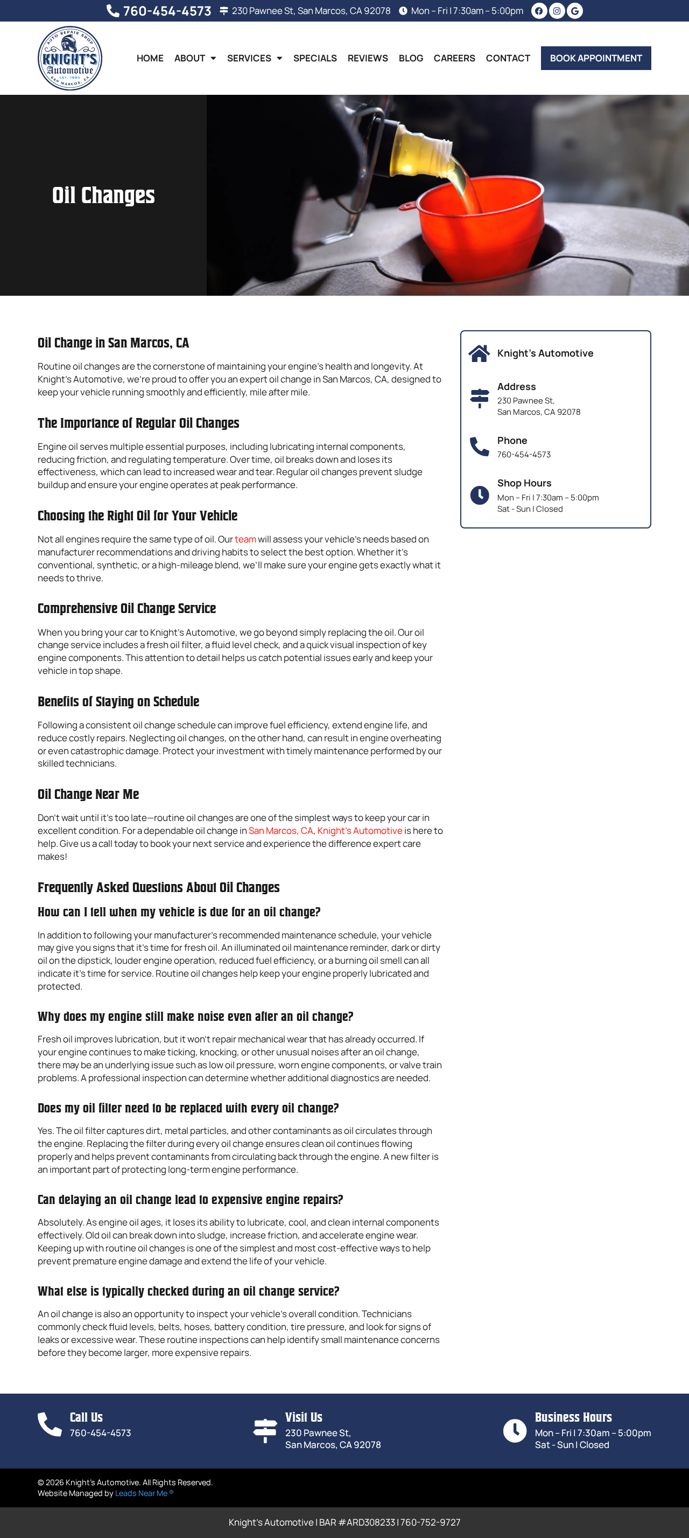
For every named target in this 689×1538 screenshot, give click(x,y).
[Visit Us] (265, 1431)
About (189, 58)
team (245, 539)
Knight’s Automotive (360, 830)
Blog (411, 58)
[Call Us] (50, 1424)
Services (249, 58)
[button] (596, 58)
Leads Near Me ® (144, 1493)
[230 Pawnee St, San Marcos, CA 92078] (224, 10)
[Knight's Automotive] (479, 354)
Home (150, 58)
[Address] (479, 398)
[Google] (575, 11)
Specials (315, 58)
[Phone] (479, 447)
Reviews (368, 58)
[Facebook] (539, 11)
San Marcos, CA (281, 830)
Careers (454, 58)
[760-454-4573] (113, 10)
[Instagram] (557, 11)
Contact (508, 58)
